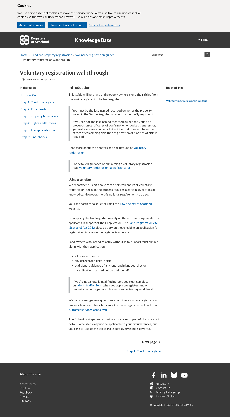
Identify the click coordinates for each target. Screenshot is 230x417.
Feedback (26, 392)
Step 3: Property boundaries (39, 116)
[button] (207, 54)
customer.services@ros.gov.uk (88, 309)
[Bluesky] (175, 375)
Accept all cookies (31, 25)
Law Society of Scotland (136, 204)
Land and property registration (51, 55)
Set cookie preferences (104, 24)
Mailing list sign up (168, 392)
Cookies (25, 388)
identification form (89, 285)
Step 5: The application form (39, 130)
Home (24, 55)
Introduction (29, 95)
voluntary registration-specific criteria (104, 167)
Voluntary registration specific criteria (186, 100)
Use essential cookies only (67, 25)
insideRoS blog (165, 396)
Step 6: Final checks (34, 137)
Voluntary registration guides (94, 55)
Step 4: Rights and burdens (38, 123)
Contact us (163, 388)
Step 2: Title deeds (33, 109)
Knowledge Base (93, 40)
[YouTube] (185, 375)
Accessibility (28, 384)
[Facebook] (155, 375)
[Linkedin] (165, 375)
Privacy (24, 396)
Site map (25, 401)
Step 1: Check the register (38, 102)
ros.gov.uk (162, 383)
